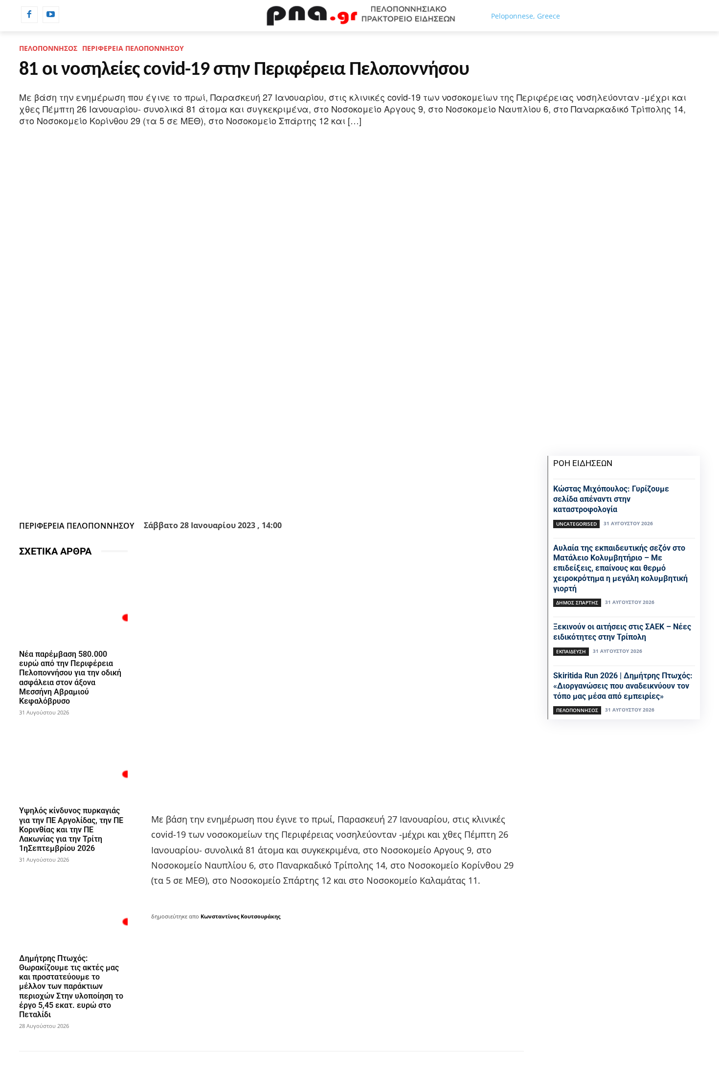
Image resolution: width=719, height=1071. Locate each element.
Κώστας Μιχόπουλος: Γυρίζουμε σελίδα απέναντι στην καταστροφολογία (611, 499)
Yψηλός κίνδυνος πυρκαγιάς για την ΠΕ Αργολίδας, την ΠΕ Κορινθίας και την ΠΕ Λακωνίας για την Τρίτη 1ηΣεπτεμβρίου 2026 (71, 829)
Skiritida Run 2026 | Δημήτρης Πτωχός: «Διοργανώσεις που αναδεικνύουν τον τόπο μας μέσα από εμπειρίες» (623, 686)
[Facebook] (29, 14)
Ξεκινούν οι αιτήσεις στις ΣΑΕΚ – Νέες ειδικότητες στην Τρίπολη (622, 632)
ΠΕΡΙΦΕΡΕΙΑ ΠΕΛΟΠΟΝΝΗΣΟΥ (133, 48)
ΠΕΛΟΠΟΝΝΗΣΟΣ (48, 48)
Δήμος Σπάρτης (577, 602)
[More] (324, 492)
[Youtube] (51, 14)
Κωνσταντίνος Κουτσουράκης (240, 916)
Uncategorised (576, 523)
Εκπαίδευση (571, 651)
